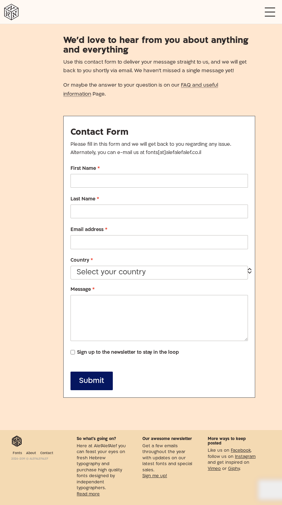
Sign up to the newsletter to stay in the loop (128, 352)
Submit (91, 381)
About (31, 453)
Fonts (17, 453)
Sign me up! (154, 476)
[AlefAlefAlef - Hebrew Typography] (16, 441)
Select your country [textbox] (111, 272)
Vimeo (214, 469)
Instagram (245, 457)
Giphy (234, 469)
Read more (88, 494)
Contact (46, 453)
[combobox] (159, 272)
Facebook (241, 451)
